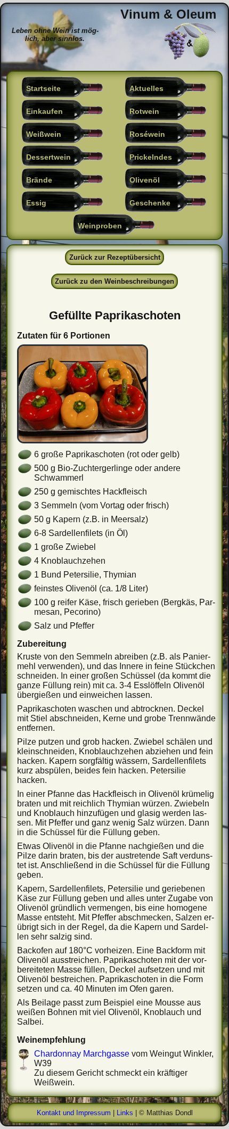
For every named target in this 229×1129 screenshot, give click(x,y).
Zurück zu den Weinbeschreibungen (114, 281)
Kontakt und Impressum (74, 1113)
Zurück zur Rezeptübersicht (114, 257)
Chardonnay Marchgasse (81, 1053)
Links (125, 1113)
